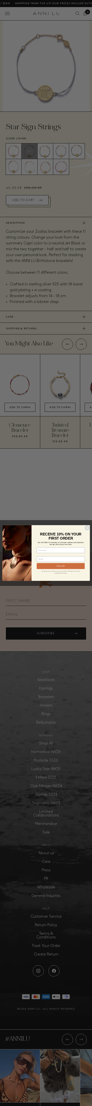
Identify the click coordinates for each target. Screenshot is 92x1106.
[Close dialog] (87, 528)
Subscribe (60, 566)
